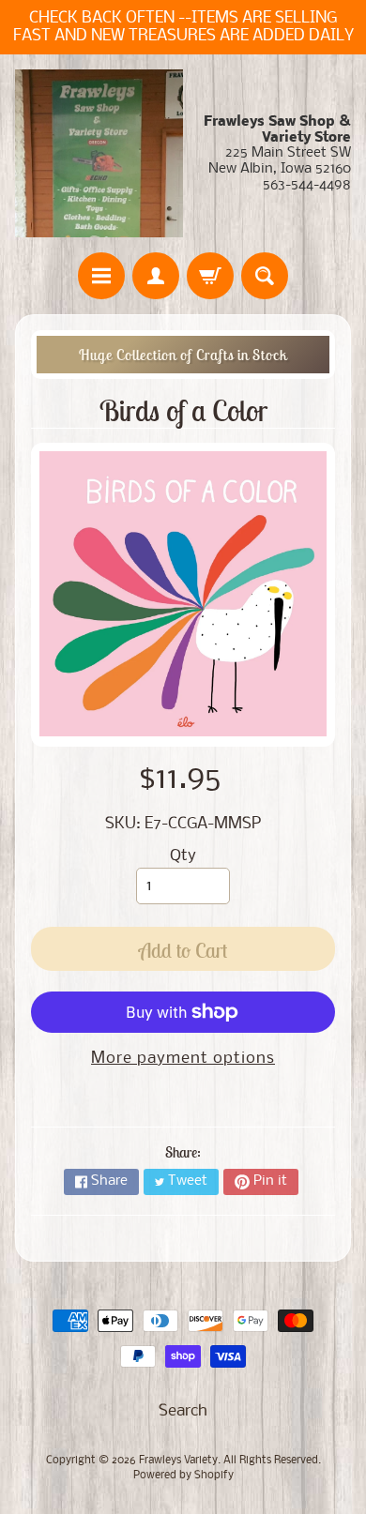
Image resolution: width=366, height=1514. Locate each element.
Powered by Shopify (183, 1475)
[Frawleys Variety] (99, 153)
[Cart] (210, 275)
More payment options (183, 1058)
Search (183, 1411)
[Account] (155, 275)
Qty (183, 856)
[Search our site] (264, 275)
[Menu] (101, 275)
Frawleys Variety (178, 1460)
